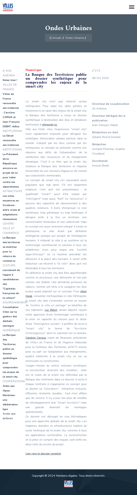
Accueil (57, 38)
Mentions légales (67, 476)
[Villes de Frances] (8, 7)
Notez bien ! (10, 80)
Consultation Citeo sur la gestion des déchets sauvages (11, 316)
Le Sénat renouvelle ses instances (11, 140)
